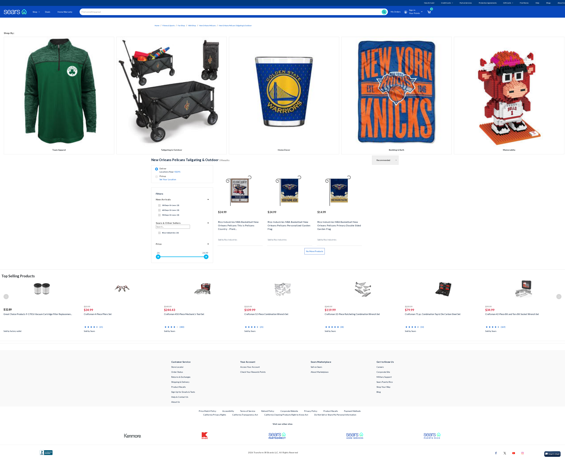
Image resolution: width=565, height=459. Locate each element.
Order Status (177, 372)
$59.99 (87, 306)
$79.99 (409, 310)
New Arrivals (163, 199)
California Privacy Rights (214, 414)
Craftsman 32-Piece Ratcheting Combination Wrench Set (352, 314)
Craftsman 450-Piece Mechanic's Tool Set (184, 314)
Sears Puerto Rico (385, 382)
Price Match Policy (207, 411)
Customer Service (181, 362)
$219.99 (248, 306)
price (159, 244)
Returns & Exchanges (180, 377)
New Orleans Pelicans (207, 25)
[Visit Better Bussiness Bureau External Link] (46, 452)
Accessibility (228, 411)
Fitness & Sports (168, 25)
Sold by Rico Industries (227, 240)
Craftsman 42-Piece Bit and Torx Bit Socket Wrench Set (512, 314)
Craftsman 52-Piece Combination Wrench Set (266, 314)
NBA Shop (192, 25)
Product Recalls (178, 387)
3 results (190, 160)
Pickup (167, 177)
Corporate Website (289, 411)
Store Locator (177, 367)
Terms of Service (247, 411)
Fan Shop (181, 25)
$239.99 (408, 306)
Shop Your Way (383, 387)
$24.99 (222, 212)
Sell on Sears (316, 367)
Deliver (170, 170)
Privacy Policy (310, 411)
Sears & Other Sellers (168, 222)
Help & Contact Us (179, 397)
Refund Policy (267, 411)
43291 (177, 171)
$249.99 (328, 306)
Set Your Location (167, 179)
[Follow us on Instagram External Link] (522, 453)
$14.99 (321, 212)
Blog (379, 392)
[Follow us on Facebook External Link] (496, 453)
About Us (175, 402)
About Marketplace (319, 372)
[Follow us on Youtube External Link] (514, 453)
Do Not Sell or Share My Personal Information (335, 414)
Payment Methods (352, 411)
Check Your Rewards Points (253, 372)
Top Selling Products (18, 276)
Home (157, 25)
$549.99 (168, 306)
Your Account (247, 362)
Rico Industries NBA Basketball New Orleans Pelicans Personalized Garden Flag (289, 225)
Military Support (384, 377)
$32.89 (8, 309)
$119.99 (330, 310)
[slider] (158, 256)
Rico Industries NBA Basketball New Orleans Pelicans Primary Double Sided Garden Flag (339, 225)
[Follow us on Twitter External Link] (505, 453)
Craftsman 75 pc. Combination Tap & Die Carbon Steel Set (433, 314)
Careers (380, 367)
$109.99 (249, 310)
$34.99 (88, 310)
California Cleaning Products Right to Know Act (286, 414)
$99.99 (488, 306)
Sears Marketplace (321, 362)
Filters (159, 193)
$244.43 (169, 310)
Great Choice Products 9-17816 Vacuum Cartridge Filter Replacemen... (38, 314)
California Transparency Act (245, 414)
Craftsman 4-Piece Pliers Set (98, 314)
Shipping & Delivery (180, 382)
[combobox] (234, 12)
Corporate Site (383, 372)
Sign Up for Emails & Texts (183, 392)
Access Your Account (250, 367)
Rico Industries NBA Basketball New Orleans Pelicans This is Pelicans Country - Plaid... (238, 225)
